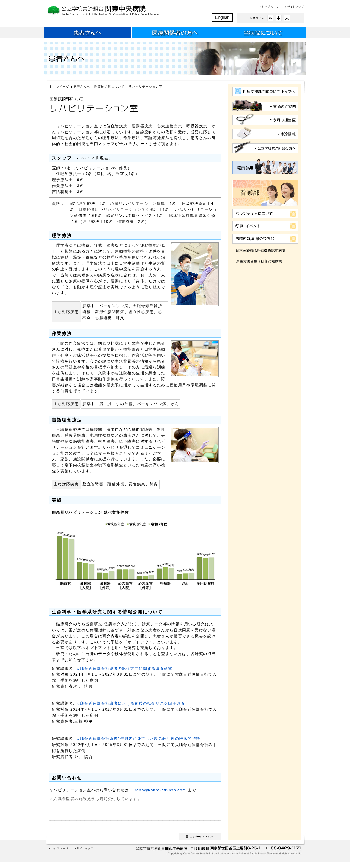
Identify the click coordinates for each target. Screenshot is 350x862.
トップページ (269, 6)
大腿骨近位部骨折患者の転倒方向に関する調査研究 (124, 669)
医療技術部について (109, 86)
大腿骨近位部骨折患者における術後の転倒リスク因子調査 (130, 703)
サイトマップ (294, 6)
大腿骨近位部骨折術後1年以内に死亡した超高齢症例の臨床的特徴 (138, 739)
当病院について (262, 33)
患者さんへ (87, 33)
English (222, 17)
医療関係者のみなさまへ (175, 33)
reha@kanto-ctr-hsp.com (160, 790)
